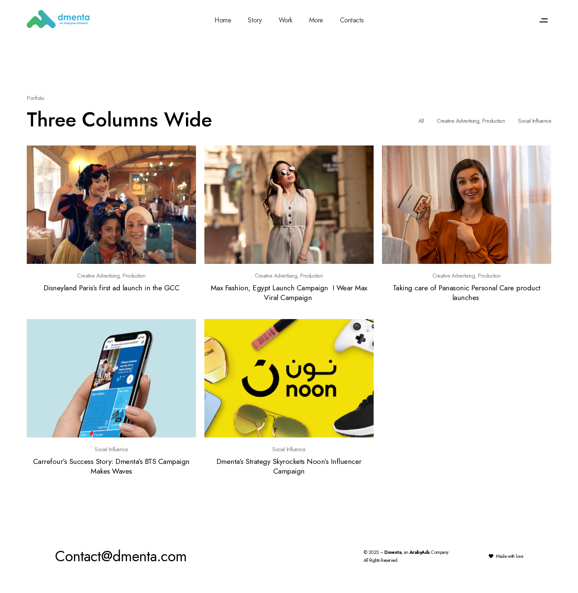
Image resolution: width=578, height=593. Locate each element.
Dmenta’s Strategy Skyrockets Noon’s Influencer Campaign (289, 466)
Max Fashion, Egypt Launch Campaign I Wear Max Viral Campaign (289, 292)
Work (285, 20)
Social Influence (111, 449)
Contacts (352, 20)
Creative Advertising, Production (111, 276)
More (316, 20)
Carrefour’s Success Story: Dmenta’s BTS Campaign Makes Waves (111, 466)
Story (255, 20)
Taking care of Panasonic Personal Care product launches (467, 292)
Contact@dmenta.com (121, 556)
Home (222, 20)
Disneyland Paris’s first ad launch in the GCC (111, 287)
